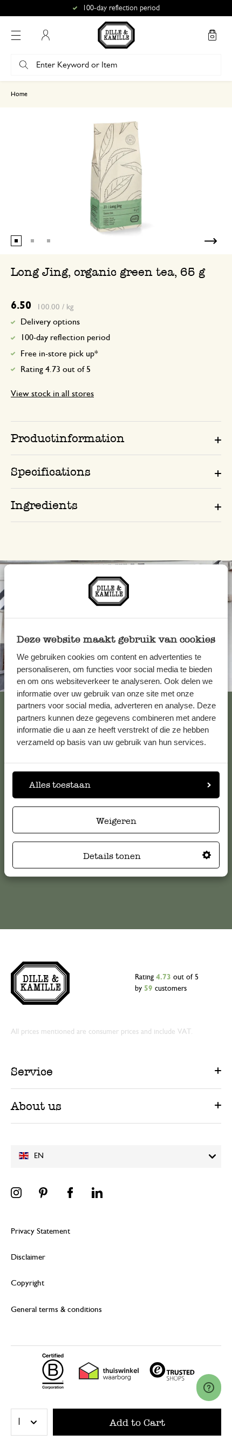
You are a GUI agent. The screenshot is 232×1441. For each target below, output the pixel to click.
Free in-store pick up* (121, 8)
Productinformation (68, 438)
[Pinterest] (43, 1192)
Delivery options (50, 321)
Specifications (51, 471)
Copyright (27, 1283)
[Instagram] (16, 1192)
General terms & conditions (56, 1309)
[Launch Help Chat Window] (208, 1387)
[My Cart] (212, 35)
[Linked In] (97, 1192)
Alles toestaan (60, 785)
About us (36, 1106)
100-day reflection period (65, 337)
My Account (45, 35)
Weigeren (116, 821)
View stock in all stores (52, 393)
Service (32, 1071)
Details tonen (112, 856)
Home (19, 94)
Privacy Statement (40, 1231)
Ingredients (44, 505)
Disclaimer (28, 1257)
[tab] (116, 438)
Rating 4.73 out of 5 (56, 369)
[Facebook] (70, 1192)
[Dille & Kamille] (116, 35)
